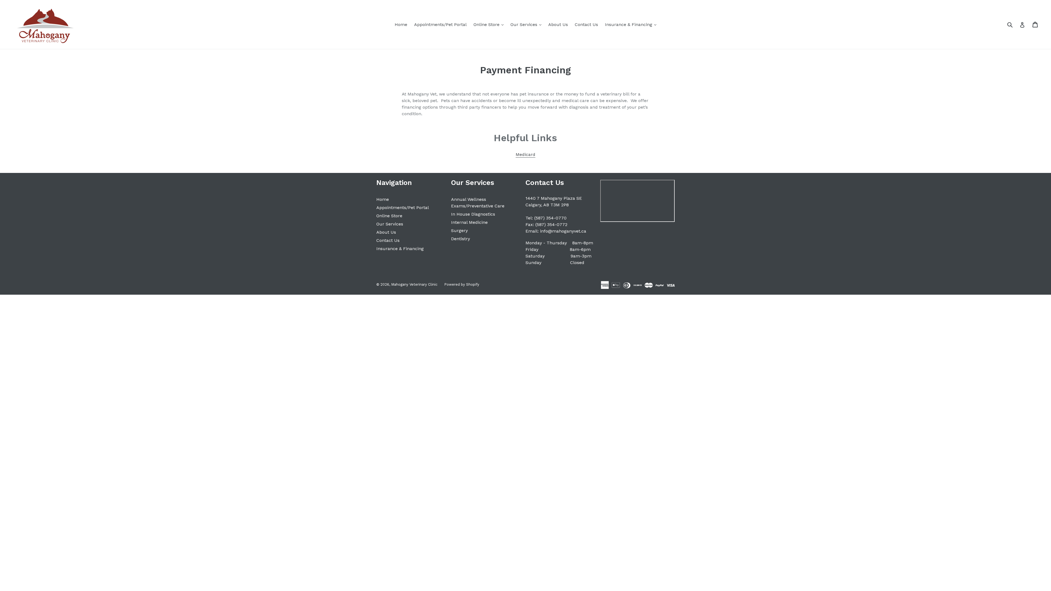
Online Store (489, 24)
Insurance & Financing (632, 24)
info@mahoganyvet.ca (563, 231)
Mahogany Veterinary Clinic (414, 284)
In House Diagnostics (473, 214)
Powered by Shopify (461, 284)
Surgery (459, 230)
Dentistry (460, 238)
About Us (558, 24)
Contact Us (586, 24)
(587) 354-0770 (550, 218)
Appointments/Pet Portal (440, 24)
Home (401, 24)
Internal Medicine (469, 222)
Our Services (527, 24)
